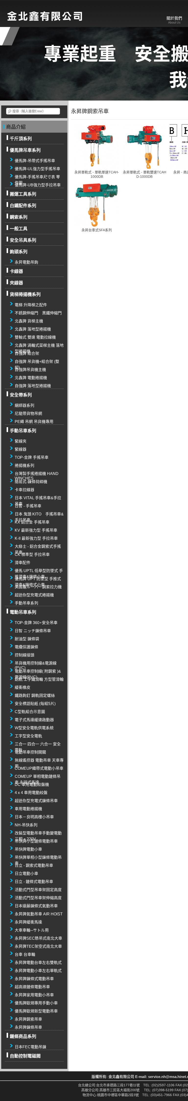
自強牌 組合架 (27, 353)
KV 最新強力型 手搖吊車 (36, 530)
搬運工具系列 (23, 194)
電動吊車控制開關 (30, 752)
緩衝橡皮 (22, 687)
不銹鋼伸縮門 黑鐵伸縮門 (38, 313)
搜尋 (9, 111)
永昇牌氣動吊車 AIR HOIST (39, 914)
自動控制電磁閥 (25, 1056)
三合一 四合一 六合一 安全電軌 (38, 744)
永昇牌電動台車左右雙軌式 (38, 962)
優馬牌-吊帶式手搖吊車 (35, 161)
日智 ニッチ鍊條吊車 (33, 631)
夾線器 (16, 283)
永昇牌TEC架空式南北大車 (38, 946)
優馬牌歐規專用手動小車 (36, 1003)
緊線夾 (20, 441)
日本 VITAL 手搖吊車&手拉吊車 (38, 498)
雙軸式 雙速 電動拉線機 (35, 337)
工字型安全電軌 (28, 736)
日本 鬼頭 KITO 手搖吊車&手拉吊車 (39, 514)
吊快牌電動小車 (28, 849)
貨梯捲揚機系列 (25, 294)
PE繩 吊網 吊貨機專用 (34, 422)
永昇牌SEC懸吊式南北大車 (38, 938)
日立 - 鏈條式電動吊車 (34, 882)
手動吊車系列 (23, 430)
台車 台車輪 (25, 954)
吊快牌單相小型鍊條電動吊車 (38, 857)
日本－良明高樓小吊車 (34, 817)
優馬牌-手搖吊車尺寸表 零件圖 (37, 177)
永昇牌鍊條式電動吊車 (34, 979)
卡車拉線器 (24, 490)
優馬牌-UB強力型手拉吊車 (38, 185)
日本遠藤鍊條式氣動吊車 (36, 906)
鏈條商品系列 (23, 1036)
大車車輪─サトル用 (32, 930)
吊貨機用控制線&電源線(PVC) (36, 663)
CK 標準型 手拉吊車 (32, 554)
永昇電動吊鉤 (26, 262)
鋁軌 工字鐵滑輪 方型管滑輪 (39, 679)
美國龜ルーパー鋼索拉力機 (38, 587)
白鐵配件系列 (23, 205)
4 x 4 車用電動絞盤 (31, 793)
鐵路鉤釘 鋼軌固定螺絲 (35, 695)
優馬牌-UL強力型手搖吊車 (37, 169)
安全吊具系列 (23, 240)
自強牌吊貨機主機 (30, 370)
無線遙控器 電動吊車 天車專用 (39, 760)
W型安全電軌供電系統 (34, 728)
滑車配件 (22, 563)
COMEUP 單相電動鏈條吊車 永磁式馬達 (37, 776)
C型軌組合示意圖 (30, 712)
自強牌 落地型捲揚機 (33, 386)
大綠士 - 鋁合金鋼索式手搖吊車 (38, 546)
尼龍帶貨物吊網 (28, 413)
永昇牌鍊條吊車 (28, 1027)
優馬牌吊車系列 (25, 150)
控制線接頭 (24, 655)
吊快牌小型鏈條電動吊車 (36, 841)
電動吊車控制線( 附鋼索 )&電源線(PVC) (38, 671)
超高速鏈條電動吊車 (32, 987)
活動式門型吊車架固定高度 (38, 890)
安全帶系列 (21, 395)
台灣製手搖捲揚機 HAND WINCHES (37, 474)
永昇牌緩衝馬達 (28, 922)
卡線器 (16, 271)
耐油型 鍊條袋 (27, 639)
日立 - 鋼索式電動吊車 (34, 865)
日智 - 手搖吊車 (28, 506)
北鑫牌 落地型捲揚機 (33, 329)
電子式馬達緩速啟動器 (34, 720)
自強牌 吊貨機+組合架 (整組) (37, 361)
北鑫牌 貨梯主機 (29, 321)
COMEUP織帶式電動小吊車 (39, 768)
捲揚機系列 (24, 465)
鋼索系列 (18, 217)
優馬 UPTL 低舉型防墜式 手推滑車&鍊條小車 (39, 571)
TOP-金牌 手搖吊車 (31, 457)
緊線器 (20, 449)
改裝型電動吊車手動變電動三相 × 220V (38, 833)
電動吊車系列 (23, 612)
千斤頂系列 (21, 138)
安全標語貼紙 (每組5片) (35, 704)
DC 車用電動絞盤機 (32, 784)
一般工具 (18, 228)
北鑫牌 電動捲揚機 (31, 378)
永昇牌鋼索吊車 (28, 1019)
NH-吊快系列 (26, 825)
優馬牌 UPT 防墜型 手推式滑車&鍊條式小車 (38, 579)
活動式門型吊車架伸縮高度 (38, 898)
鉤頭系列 (18, 251)
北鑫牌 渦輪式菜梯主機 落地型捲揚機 (39, 345)
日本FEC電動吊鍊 (30, 1047)
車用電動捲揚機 (28, 809)
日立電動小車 (26, 873)
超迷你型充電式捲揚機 (34, 595)
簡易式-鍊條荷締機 (31, 482)
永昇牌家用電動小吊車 (34, 995)
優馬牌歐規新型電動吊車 (36, 1011)
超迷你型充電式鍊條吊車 (36, 801)
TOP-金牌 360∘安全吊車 (36, 623)
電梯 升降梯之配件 (31, 305)
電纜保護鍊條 (26, 647)
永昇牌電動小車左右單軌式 (38, 971)
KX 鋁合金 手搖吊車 (32, 522)
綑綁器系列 (24, 405)
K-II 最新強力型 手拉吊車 (36, 538)
